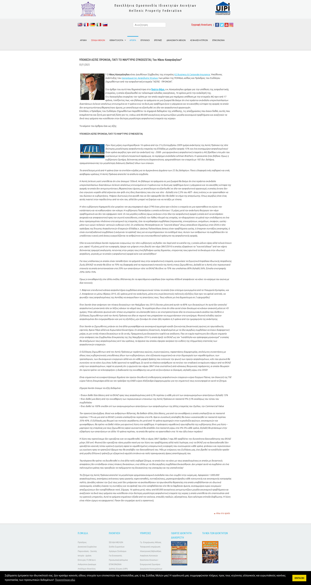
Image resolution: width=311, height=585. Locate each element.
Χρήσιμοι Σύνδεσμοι (117, 551)
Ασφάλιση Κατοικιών (149, 556)
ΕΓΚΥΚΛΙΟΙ (145, 40)
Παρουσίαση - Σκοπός (87, 551)
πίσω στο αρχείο (223, 513)
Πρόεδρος (82, 542)
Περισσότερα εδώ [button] (65, 580)
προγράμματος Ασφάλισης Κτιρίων (140, 78)
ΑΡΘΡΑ (133, 40)
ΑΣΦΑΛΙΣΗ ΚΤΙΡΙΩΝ (199, 40)
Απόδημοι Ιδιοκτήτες (87, 569)
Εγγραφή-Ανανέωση (201, 24)
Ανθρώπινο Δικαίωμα (87, 564)
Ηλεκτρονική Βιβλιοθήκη (150, 551)
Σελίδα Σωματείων (116, 547)
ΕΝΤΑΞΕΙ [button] (299, 578)
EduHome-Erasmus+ (149, 560)
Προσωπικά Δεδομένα (118, 560)
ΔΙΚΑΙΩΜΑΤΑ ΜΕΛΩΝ (176, 40)
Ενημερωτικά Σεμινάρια (150, 564)
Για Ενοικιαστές (115, 556)
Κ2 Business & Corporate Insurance (192, 74)
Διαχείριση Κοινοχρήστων (151, 569)
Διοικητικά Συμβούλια (87, 547)
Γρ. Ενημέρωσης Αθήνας (150, 542)
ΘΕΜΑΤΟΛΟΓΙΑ (116, 40)
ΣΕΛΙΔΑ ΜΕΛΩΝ (116, 542)
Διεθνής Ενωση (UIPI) (118, 569)
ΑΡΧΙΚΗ (83, 40)
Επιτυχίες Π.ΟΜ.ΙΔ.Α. (87, 560)
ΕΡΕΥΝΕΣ (158, 40)
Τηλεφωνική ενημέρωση (150, 547)
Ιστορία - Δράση (84, 556)
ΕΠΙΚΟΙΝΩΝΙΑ (218, 40)
